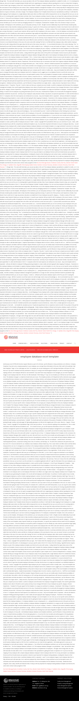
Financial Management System (65, 688)
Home (14, 343)
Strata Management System (64, 685)
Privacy (62, 343)
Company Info (22, 343)
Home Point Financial (44, 333)
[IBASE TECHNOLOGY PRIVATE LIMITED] (11, 337)
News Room (54, 343)
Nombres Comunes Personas (44, 165)
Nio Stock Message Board (43, 162)
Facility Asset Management (64, 681)
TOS (9, 696)
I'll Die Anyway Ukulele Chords (29, 165)
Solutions (44, 343)
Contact (69, 343)
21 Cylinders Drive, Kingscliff (14, 165)
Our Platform (34, 343)
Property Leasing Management (65, 683)
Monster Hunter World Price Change (47, 331)
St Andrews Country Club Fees (58, 162)
